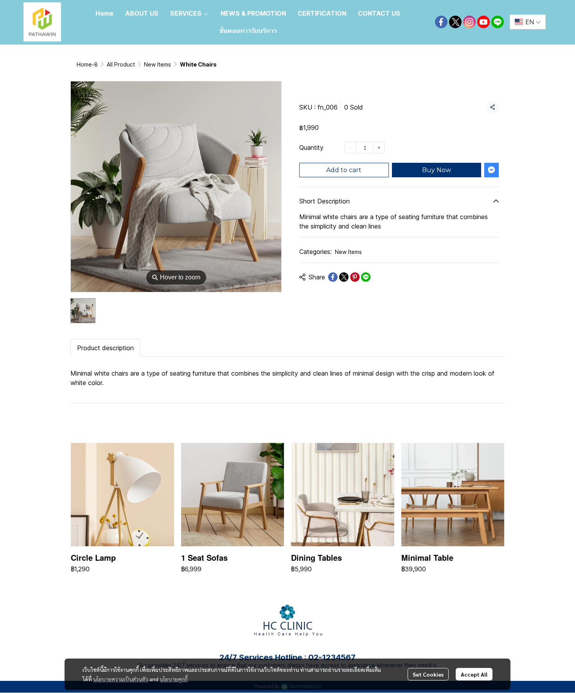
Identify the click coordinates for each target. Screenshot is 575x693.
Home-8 (87, 64)
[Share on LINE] (365, 277)
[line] (497, 22)
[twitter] (455, 22)
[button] (528, 21)
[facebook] (441, 22)
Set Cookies (428, 674)
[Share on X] (344, 277)
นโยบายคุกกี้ (174, 678)
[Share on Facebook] (333, 277)
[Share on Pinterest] (354, 277)
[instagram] (469, 22)
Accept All (474, 674)
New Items (157, 64)
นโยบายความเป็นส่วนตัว (120, 678)
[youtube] (483, 22)
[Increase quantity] (379, 147)
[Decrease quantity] (350, 147)
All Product (121, 64)
